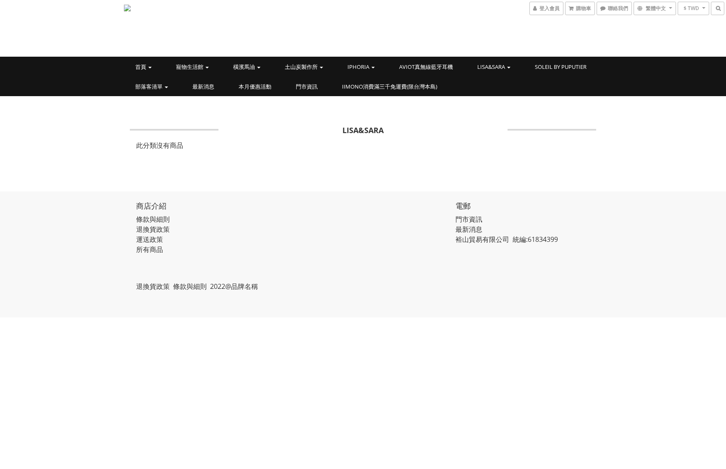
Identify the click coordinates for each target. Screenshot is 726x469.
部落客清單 (149, 86)
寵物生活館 (190, 67)
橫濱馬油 (244, 67)
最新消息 (203, 86)
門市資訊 (307, 86)
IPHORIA (359, 67)
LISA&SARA (491, 67)
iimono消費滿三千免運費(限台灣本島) (389, 86)
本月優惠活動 (255, 86)
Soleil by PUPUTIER (561, 67)
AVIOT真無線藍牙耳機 (426, 67)
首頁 (141, 67)
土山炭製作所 (302, 67)
